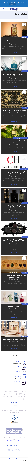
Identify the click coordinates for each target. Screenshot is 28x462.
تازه (25, 169)
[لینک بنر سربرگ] (14, 3)
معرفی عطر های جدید (17, 138)
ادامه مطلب (14, 52)
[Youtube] (9, 449)
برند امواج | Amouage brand (14, 306)
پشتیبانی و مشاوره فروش (16, 378)
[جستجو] (1, 9)
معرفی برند (24, 37)
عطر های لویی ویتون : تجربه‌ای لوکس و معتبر (14, 339)
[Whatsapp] (15, 449)
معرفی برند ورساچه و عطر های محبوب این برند (14, 110)
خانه (26, 16)
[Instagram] (18, 449)
